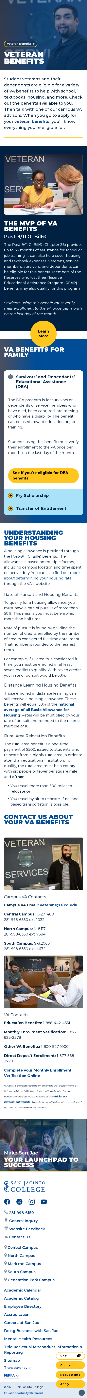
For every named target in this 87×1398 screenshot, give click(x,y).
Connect (67, 1365)
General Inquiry (23, 1221)
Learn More (43, 333)
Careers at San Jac (21, 1322)
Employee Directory (22, 1306)
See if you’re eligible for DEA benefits (40, 476)
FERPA (9, 1375)
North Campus (21, 1255)
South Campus (22, 1272)
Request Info (70, 1375)
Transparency (15, 1368)
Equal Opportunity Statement (23, 1393)
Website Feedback (27, 1229)
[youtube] (44, 1202)
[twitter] (19, 1202)
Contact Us (19, 1237)
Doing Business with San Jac (31, 1331)
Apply (64, 1384)
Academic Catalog (21, 1298)
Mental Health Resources (28, 1339)
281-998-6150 (21, 1213)
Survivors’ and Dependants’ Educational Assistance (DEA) (45, 381)
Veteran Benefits (19, 44)
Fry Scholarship (32, 495)
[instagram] (32, 1202)
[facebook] (7, 1202)
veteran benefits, (32, 121)
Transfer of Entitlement (41, 508)
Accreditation (17, 1314)
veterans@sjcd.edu (58, 905)
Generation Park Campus (31, 1280)
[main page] (15, 7)
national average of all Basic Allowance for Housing (39, 710)
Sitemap (12, 1360)
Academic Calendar (22, 1290)
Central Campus (23, 1247)
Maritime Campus (24, 1264)
